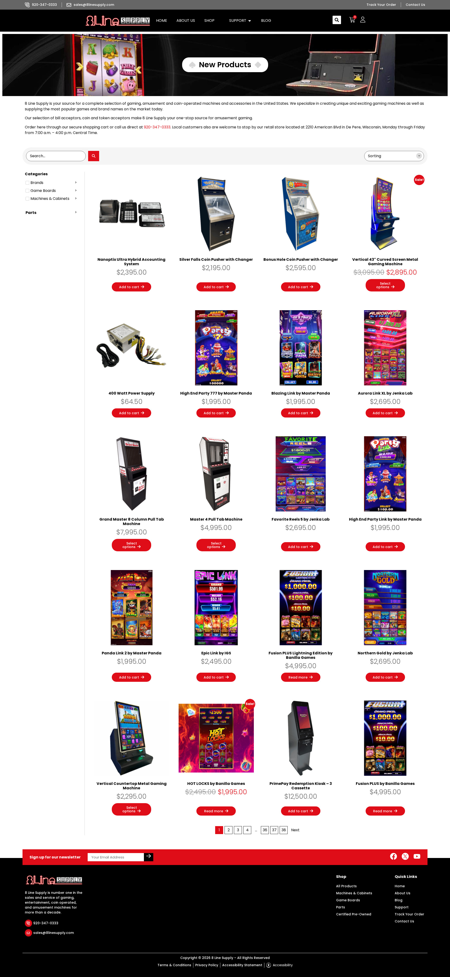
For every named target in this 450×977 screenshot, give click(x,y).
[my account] (363, 20)
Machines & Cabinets (354, 893)
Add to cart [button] (129, 287)
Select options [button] (383, 285)
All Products (346, 886)
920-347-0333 (157, 127)
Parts (340, 907)
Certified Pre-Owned (353, 914)
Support (402, 907)
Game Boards (348, 900)
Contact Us (404, 921)
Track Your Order (409, 914)
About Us (402, 893)
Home (400, 886)
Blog (398, 900)
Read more (298, 677)
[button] (212, 20)
